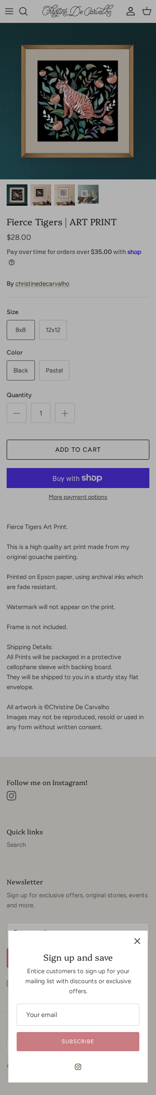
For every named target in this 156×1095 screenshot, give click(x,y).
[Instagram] (78, 1067)
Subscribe (78, 1041)
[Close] (137, 941)
